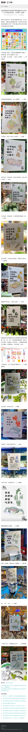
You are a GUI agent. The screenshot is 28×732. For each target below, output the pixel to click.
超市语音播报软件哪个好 (9, 703)
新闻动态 (22, 15)
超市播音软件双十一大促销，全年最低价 (13, 718)
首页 (2, 6)
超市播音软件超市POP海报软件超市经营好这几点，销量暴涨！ (13, 686)
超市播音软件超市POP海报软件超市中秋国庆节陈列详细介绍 (13, 689)
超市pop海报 (9, 683)
